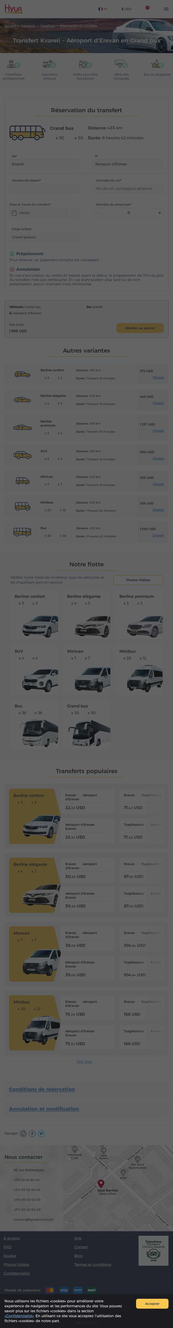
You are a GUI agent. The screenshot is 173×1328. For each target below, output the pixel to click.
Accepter (152, 1304)
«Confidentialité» (19, 1316)
